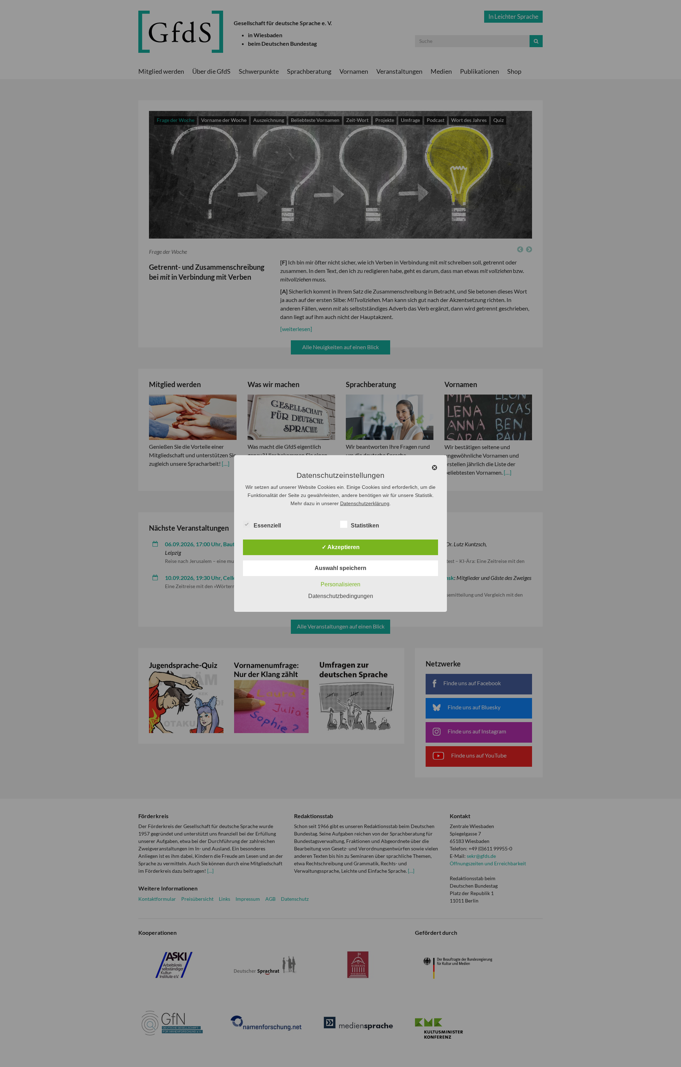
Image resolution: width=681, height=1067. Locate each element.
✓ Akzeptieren (341, 547)
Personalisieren (340, 584)
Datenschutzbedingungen (340, 596)
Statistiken (365, 526)
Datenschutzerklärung (364, 503)
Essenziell (267, 526)
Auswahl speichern (340, 568)
